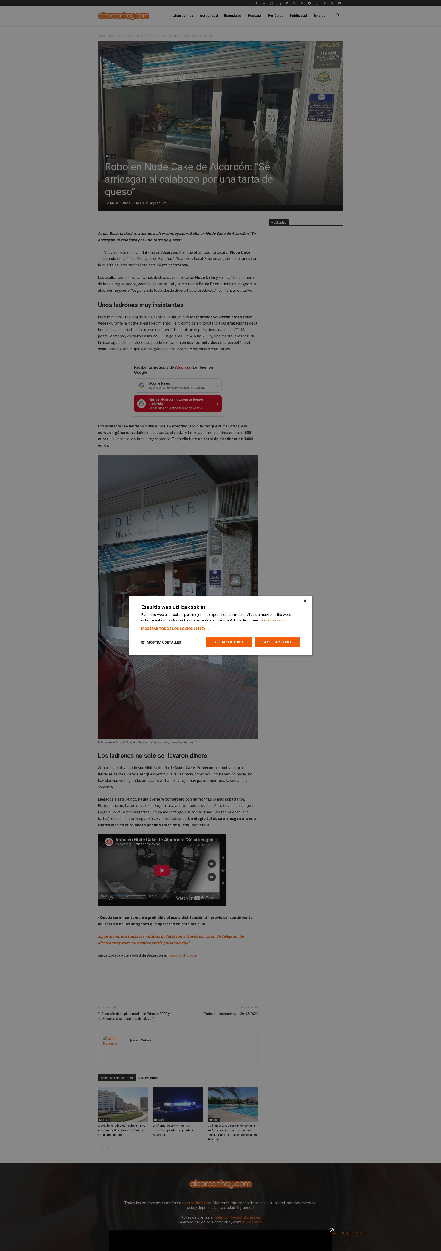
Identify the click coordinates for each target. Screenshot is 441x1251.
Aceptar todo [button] (277, 642)
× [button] (305, 601)
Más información (273, 620)
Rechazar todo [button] (228, 642)
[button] (220, 628)
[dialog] (220, 625)
